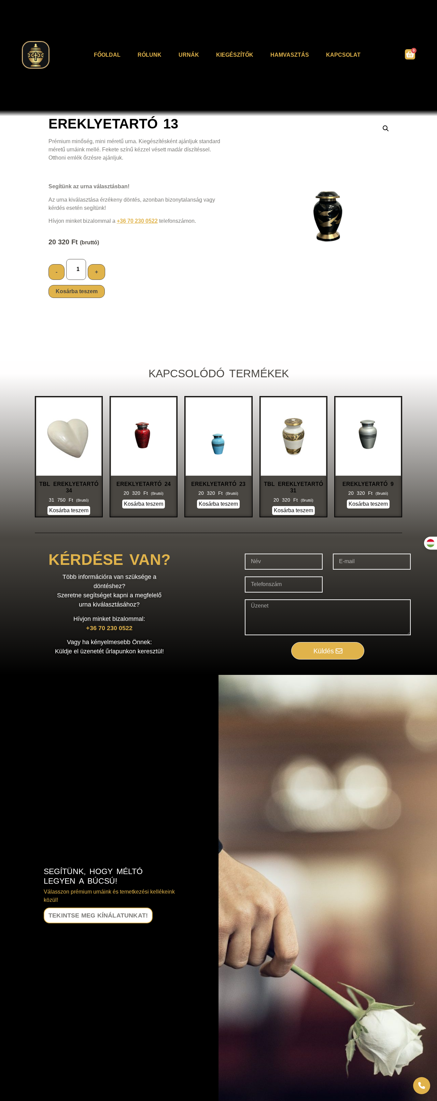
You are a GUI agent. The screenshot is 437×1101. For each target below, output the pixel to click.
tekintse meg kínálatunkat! (98, 915)
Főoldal (107, 55)
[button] (386, 128)
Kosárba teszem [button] (68, 510)
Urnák (189, 55)
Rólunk (149, 55)
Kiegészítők (234, 55)
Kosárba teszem (77, 291)
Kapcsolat (343, 55)
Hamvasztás (289, 55)
